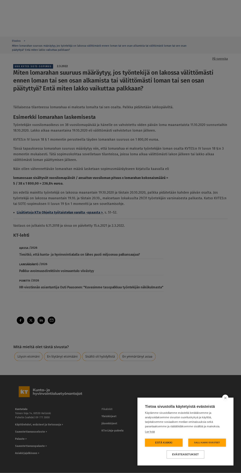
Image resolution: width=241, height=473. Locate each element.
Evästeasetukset (185, 454)
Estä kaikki (163, 442)
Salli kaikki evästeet (207, 442)
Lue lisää (150, 431)
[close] (225, 398)
